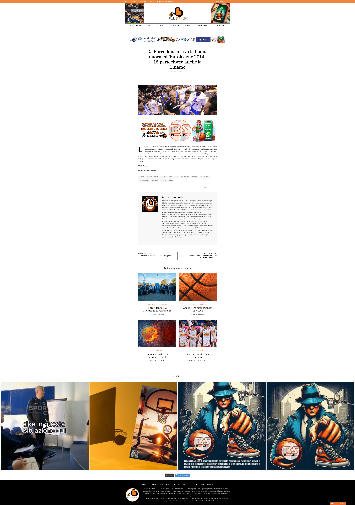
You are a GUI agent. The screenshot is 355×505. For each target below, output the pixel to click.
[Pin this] (181, 76)
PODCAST (221, 26)
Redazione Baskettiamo (201, 360)
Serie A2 (174, 26)
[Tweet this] (176, 76)
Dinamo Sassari (175, 46)
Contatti (160, 1)
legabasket (204, 177)
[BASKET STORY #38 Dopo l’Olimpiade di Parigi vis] (133, 426)
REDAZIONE (181, 71)
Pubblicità (143, 1)
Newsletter (169, 1)
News (187, 26)
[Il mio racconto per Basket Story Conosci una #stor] (222, 426)
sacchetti (155, 181)
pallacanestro (144, 181)
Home (126, 1)
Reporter (152, 1)
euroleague (185, 177)
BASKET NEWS (186, 484)
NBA (150, 26)
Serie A (161, 26)
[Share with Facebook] (174, 76)
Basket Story (199, 484)
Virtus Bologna (159, 350)
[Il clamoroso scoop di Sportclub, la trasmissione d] (45, 426)
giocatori (195, 177)
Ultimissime (135, 26)
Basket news (151, 304)
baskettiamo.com (152, 177)
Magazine (203, 26)
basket (142, 177)
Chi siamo (134, 1)
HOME (144, 484)
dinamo (163, 177)
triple (171, 181)
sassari (163, 181)
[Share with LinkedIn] (179, 76)
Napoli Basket (199, 304)
